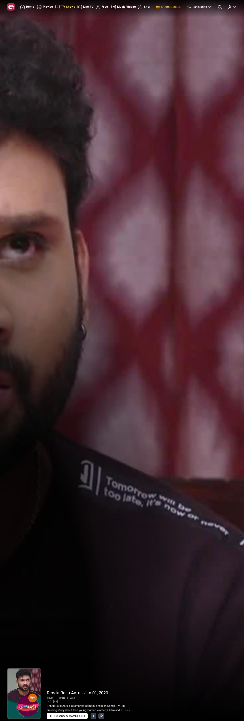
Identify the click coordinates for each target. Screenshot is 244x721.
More (127, 710)
